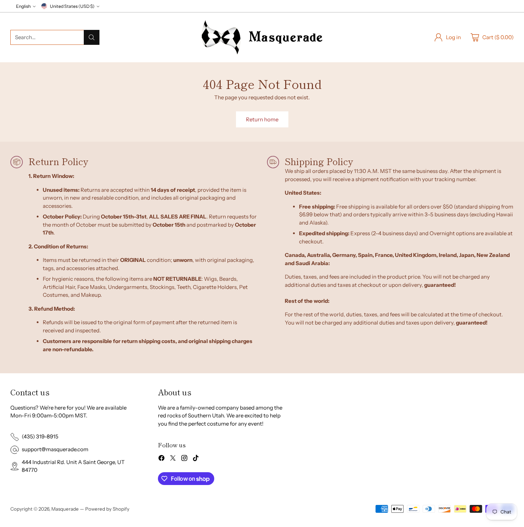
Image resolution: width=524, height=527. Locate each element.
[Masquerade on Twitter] (173, 459)
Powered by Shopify (107, 509)
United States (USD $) (72, 6)
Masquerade (65, 509)
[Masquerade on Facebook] (161, 459)
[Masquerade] (262, 37)
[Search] (91, 37)
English (23, 6)
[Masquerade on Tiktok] (195, 459)
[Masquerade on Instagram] (184, 459)
